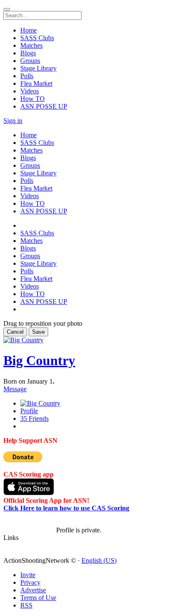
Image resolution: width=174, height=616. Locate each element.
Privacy (30, 582)
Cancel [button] (15, 332)
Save (38, 332)
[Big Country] (29, 522)
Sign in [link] (12, 120)
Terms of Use (38, 597)
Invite (27, 574)
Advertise (33, 590)
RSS (26, 605)
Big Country (39, 360)
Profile (29, 410)
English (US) (99, 560)
